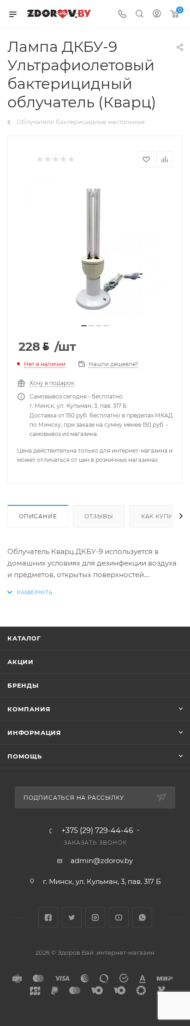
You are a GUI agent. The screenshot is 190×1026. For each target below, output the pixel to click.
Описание (38, 516)
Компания (28, 709)
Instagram (95, 917)
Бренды (23, 685)
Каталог (24, 638)
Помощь (24, 756)
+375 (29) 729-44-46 (97, 830)
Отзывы (98, 516)
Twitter (72, 917)
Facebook (48, 917)
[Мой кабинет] (157, 14)
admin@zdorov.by (102, 860)
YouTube (119, 917)
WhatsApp (142, 917)
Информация (34, 732)
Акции (20, 661)
